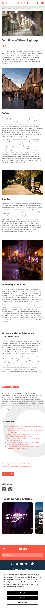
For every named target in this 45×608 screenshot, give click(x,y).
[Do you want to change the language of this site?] (7, 3)
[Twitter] (17, 564)
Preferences (22, 603)
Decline (22, 598)
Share (6, 46)
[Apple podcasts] (32, 563)
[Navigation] (42, 3)
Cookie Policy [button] (11, 584)
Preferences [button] (20, 587)
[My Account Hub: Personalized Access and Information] (38, 3)
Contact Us (8, 474)
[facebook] (10, 45)
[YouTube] (21, 564)
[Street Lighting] (22, 3)
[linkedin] (14, 45)
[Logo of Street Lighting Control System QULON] (22, 549)
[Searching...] (3, 3)
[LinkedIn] (12, 564)
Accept (22, 593)
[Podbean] (26, 564)
